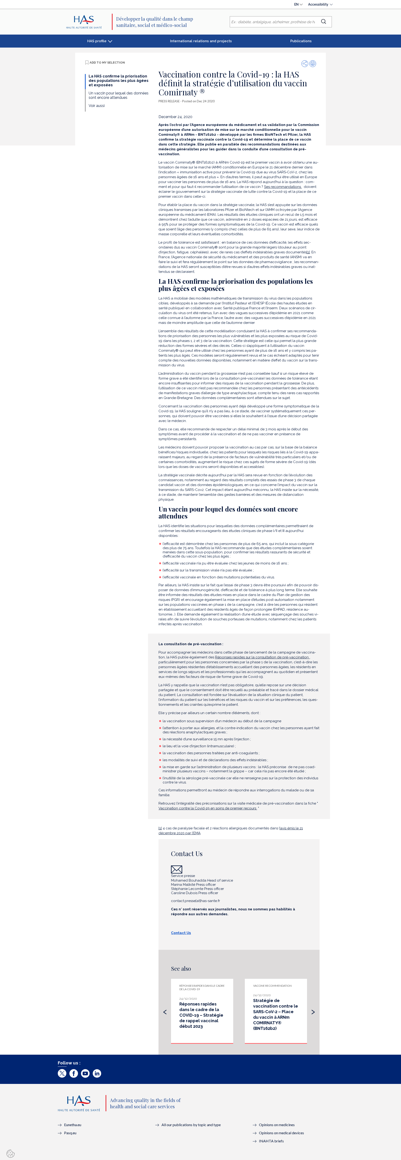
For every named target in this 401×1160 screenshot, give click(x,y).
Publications (301, 41)
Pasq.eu (70, 1133)
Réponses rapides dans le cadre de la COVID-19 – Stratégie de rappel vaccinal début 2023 (201, 1015)
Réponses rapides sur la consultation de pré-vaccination (262, 657)
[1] (308, 252)
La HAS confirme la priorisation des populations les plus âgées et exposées (119, 80)
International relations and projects (201, 41)
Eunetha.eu (72, 1124)
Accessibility (318, 4)
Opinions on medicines (277, 1124)
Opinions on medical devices (281, 1133)
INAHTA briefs (271, 1141)
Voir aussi (97, 105)
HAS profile (97, 41)
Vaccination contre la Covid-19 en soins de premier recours (207, 808)
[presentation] (165, 1011)
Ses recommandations (283, 187)
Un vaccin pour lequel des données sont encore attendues (119, 95)
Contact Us (181, 933)
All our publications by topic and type (191, 1124)
